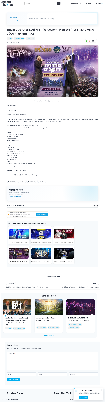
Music (10, 38)
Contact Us (74, 3)
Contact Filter (41, 214)
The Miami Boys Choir (75, 324)
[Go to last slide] (5, 316)
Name (10, 374)
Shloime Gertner (20, 38)
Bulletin (90, 3)
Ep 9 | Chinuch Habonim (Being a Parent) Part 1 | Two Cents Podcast (27, 285)
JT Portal (99, 3)
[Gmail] (89, 41)
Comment (11, 353)
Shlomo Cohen (42, 327)
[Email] (92, 41)
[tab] (45, 335)
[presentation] (17, 307)
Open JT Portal (83, 397)
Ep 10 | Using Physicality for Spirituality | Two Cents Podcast (80, 285)
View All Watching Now (15, 20)
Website (72, 374)
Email (41, 374)
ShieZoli (9, 328)
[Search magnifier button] (58, 3)
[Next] (92, 316)
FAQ (83, 3)
